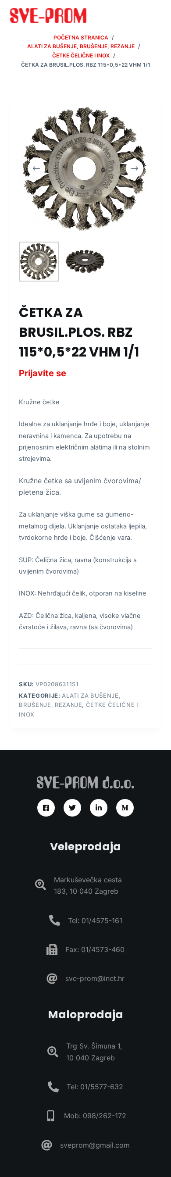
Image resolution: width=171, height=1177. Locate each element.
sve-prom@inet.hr (95, 978)
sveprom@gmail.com (95, 1145)
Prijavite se (42, 373)
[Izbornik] (157, 15)
